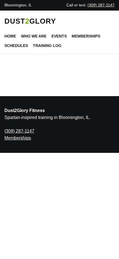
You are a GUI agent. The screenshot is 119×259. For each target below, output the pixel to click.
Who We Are (33, 36)
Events (59, 36)
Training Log (47, 45)
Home (10, 36)
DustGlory (30, 21)
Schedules (16, 45)
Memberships (86, 36)
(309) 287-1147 (101, 5)
